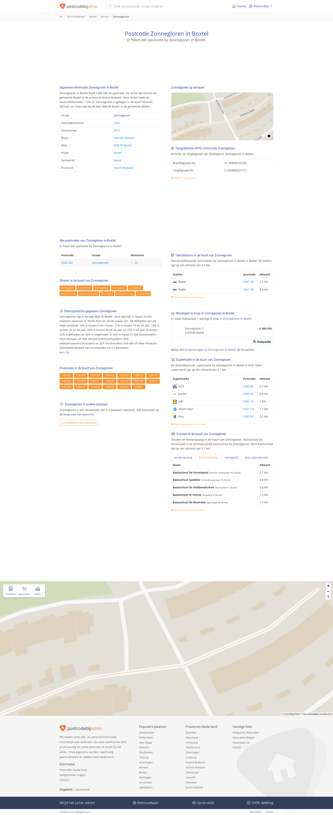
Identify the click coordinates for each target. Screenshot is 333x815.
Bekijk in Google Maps (184, 178)
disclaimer (256, 812)
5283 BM (66, 386)
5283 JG (110, 381)
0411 (117, 130)
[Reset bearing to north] (328, 597)
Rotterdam (146, 737)
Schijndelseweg (125, 293)
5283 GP (124, 375)
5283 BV (248, 386)
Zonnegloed (67, 287)
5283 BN (138, 381)
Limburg (191, 757)
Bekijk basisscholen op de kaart (188, 509)
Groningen (146, 762)
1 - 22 (134, 262)
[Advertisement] (166, 59)
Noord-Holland (195, 767)
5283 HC (248, 394)
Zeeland (191, 782)
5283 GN (81, 375)
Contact (64, 780)
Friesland (192, 742)
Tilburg (143, 757)
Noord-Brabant (123, 168)
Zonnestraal (84, 287)
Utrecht (144, 747)
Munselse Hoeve (89, 293)
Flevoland (192, 737)
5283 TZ (153, 375)
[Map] (222, 116)
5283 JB (124, 386)
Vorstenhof (83, 789)
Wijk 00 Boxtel (123, 145)
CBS (67, 352)
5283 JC (95, 381)
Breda (143, 772)
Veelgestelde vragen (73, 775)
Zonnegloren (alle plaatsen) (79, 422)
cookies (269, 812)
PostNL (237, 747)
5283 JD (153, 381)
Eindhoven (146, 752)
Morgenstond (68, 293)
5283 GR (95, 375)
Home (241, 6)
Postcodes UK (241, 742)
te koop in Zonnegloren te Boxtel (230, 318)
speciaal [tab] (256, 457)
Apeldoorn (146, 787)
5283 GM (67, 262)
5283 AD (124, 381)
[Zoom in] (328, 586)
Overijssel (192, 772)
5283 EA (80, 386)
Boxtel (118, 153)
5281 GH (248, 282)
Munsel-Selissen (124, 138)
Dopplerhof (143, 293)
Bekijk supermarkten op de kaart (189, 424)
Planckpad (107, 293)
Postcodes (261, 6)
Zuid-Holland (194, 787)
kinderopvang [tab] (183, 457)
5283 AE (95, 386)
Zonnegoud (135, 287)
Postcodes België (243, 737)
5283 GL (66, 375)
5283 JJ (138, 386)
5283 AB (80, 381)
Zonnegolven (102, 287)
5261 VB (248, 289)
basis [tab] (208, 457)
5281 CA (248, 401)
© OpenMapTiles (291, 713)
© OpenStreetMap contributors (316, 713)
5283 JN (66, 381)
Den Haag (145, 742)
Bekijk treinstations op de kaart (188, 297)
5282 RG (248, 416)
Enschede (145, 782)
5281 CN (248, 409)
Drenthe (191, 732)
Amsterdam (146, 732)
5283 (117, 123)
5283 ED (109, 386)
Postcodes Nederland (73, 770)
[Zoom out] (328, 591)
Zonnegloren (100, 262)
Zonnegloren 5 (194, 328)
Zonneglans (119, 287)
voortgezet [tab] (231, 457)
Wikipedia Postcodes (246, 732)
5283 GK (109, 375)
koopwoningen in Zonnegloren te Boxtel (210, 349)
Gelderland (193, 747)
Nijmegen (145, 777)
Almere (143, 767)
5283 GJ (139, 375)
